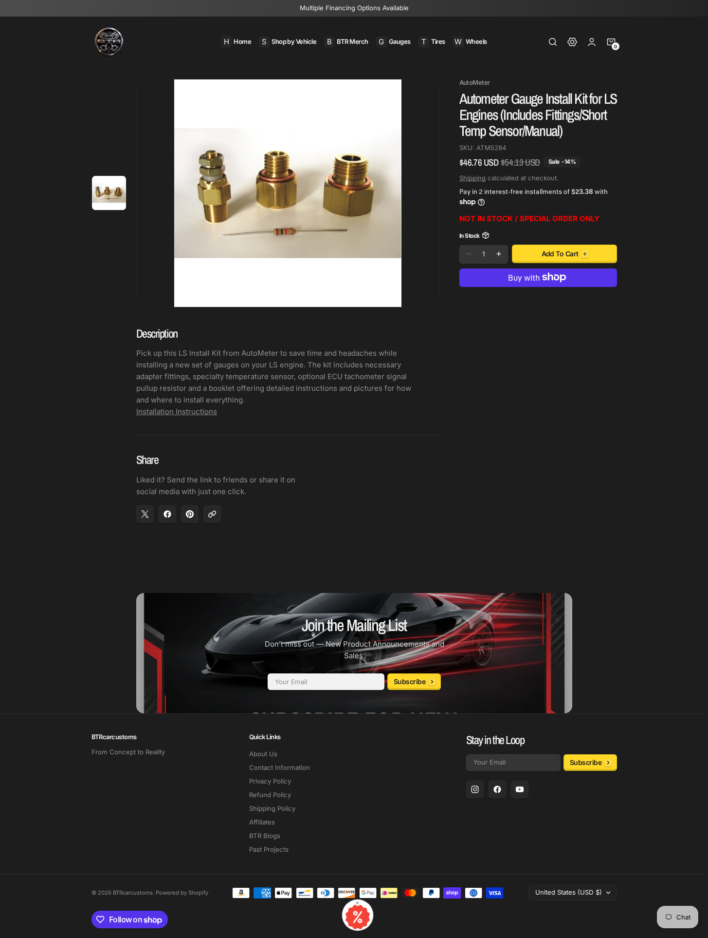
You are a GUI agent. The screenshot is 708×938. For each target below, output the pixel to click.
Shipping (472, 177)
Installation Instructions (176, 411)
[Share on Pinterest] (190, 514)
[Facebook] (497, 789)
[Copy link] (212, 514)
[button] (553, 42)
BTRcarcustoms (133, 892)
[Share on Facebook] (167, 514)
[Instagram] (475, 789)
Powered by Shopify (182, 892)
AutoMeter (474, 82)
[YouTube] (519, 789)
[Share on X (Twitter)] (145, 514)
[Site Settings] (572, 42)
